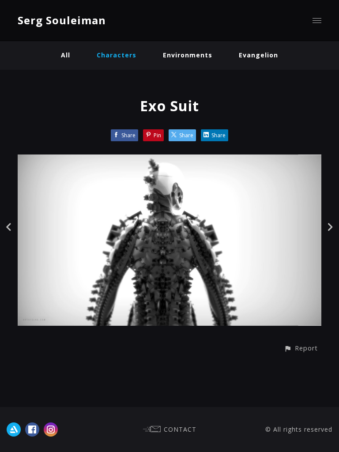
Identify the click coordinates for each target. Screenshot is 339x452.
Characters (116, 55)
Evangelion (258, 55)
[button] (300, 348)
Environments (187, 55)
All (65, 55)
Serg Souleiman (62, 20)
